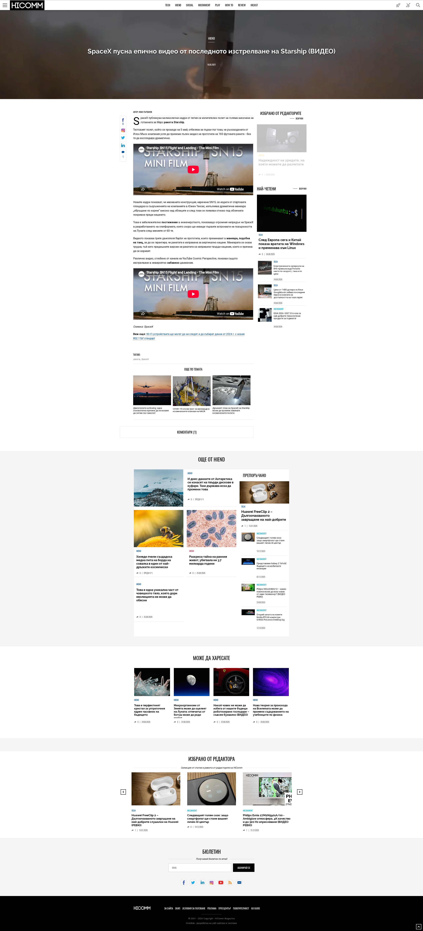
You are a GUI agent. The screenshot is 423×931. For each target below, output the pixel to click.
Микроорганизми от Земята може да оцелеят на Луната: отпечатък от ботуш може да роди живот (190, 712)
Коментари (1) (186, 432)
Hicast (254, 5)
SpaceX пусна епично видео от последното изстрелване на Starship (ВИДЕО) (211, 51)
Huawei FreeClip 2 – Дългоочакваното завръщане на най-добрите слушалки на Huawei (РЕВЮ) (264, 518)
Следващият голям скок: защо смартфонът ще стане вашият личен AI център (270, 540)
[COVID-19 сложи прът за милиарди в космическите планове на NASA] (192, 391)
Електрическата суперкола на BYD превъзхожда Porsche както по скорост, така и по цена (289, 270)
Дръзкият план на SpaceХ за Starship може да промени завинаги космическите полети (231, 410)
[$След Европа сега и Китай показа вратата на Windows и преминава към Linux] (282, 213)
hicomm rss (230, 882)
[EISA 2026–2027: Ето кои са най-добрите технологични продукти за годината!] (265, 315)
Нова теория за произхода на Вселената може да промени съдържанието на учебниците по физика (271, 710)
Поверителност (241, 908)
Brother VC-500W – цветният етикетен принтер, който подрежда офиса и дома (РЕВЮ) (265, 819)
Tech (167, 5)
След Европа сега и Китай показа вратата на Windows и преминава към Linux (281, 244)
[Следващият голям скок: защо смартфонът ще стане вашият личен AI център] (248, 537)
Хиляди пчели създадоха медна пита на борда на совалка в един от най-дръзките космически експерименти (154, 563)
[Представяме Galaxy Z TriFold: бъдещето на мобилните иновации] (248, 561)
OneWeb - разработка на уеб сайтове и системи (211, 923)
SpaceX (145, 359)
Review (242, 5)
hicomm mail (239, 882)
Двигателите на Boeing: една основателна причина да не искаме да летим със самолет (151, 410)
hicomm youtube (220, 882)
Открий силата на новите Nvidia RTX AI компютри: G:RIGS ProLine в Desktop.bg (271, 617)
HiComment (204, 5)
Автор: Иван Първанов (142, 112)
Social (189, 5)
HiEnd (178, 5)
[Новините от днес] (398, 5)
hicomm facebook (183, 882)
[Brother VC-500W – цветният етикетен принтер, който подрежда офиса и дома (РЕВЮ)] (270, 790)
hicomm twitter (193, 882)
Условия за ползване (193, 908)
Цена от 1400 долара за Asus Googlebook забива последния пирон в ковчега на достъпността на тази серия (289, 293)
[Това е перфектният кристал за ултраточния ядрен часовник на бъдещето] (152, 682)
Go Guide (255, 908)
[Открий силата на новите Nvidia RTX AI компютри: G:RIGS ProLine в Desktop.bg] (248, 612)
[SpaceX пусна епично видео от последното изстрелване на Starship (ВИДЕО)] (123, 131)
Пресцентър (224, 908)
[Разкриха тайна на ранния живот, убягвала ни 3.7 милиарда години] (211, 528)
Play (217, 5)
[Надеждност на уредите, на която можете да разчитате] (282, 138)
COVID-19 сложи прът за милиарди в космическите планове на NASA (191, 410)
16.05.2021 (211, 64)
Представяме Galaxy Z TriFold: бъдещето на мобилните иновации (272, 566)
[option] (282, 270)
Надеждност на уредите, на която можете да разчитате (282, 162)
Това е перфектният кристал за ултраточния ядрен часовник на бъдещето (149, 710)
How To (229, 5)
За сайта (168, 908)
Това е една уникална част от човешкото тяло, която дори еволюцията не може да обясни (157, 595)
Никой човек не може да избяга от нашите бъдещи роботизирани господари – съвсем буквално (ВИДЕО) (231, 710)
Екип (177, 908)
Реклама (211, 908)
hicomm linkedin (202, 882)
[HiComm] (27, 5)
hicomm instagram (211, 882)
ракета (136, 359)
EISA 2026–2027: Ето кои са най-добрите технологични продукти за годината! (287, 316)
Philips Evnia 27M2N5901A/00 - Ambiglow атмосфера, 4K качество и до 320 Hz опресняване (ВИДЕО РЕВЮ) (211, 820)
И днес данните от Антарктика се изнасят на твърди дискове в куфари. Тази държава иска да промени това (210, 484)
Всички (299, 118)
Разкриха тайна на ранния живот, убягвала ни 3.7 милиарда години (208, 560)
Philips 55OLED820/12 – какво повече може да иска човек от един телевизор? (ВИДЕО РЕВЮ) (271, 593)
